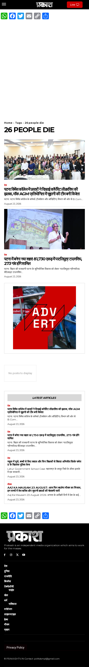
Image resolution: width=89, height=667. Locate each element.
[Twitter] (17, 554)
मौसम (9, 484)
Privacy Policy (15, 647)
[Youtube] (24, 554)
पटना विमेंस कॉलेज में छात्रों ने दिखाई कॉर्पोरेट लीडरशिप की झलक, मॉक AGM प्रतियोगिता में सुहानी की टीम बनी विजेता (41, 191)
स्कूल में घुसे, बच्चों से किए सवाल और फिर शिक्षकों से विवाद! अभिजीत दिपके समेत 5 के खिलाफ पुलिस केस (44, 463)
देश (5, 185)
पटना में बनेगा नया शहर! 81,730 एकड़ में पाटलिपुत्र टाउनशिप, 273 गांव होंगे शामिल (43, 261)
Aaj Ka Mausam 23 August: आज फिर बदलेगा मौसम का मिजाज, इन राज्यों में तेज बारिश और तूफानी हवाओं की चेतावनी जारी (44, 489)
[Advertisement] (44, 68)
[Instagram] (11, 554)
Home (8, 122)
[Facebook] (4, 554)
